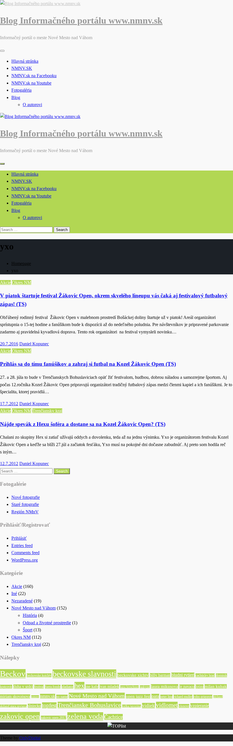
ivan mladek (109, 686)
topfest (49, 705)
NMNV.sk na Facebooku (34, 75)
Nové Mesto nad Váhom (33, 608)
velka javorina (131, 706)
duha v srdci (23, 686)
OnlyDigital (30, 738)
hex (79, 685)
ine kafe (92, 686)
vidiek (148, 705)
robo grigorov (203, 697)
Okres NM (21, 282)
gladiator (67, 687)
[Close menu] (2, 51)
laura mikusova (164, 686)
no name (62, 697)
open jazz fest (138, 696)
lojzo (199, 686)
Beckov (13, 673)
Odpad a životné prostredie (47, 622)
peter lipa (166, 697)
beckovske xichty (133, 675)
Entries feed (22, 545)
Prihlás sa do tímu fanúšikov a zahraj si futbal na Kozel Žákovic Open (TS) (88, 364)
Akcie (5, 282)
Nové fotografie (25, 497)
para (155, 696)
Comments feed (25, 552)
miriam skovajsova (15, 696)
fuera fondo (53, 687)
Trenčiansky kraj (47, 410)
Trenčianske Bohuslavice (89, 705)
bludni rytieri (182, 675)
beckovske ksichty (39, 675)
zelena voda (85, 716)
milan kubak (216, 686)
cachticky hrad (205, 675)
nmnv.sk (47, 696)
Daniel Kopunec (34, 343)
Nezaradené (22, 600)
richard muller (183, 697)
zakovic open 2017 (53, 718)
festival (39, 687)
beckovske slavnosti (84, 673)
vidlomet (167, 705)
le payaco (186, 686)
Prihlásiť (19, 538)
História (30, 615)
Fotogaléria (21, 90)
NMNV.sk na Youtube (31, 83)
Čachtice (113, 717)
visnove (184, 706)
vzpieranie (199, 705)
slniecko (34, 706)
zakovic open (20, 716)
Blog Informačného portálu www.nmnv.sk (81, 20)
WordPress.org (24, 560)
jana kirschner (129, 686)
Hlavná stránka (24, 61)
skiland (218, 696)
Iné (14, 593)
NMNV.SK (21, 68)
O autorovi (32, 104)
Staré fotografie (25, 504)
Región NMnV (25, 511)
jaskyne (145, 686)
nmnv (35, 696)
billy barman (160, 675)
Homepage (21, 263)
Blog (15, 97)
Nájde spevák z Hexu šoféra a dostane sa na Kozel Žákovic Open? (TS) (82, 424)
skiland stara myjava (13, 706)
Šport (27, 629)
